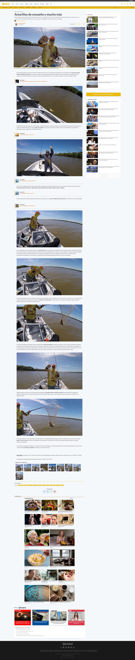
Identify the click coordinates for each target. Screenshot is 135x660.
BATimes (95, 650)
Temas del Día (5, 7)
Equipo (51, 485)
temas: (16, 485)
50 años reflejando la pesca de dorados (27, 205)
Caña (54, 485)
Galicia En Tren (21, 7)
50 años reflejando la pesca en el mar (26, 193)
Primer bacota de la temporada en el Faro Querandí (24, 631)
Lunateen (90, 650)
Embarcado (58, 485)
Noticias (51, 650)
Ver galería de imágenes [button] (20, 20)
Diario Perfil (43, 650)
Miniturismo (34, 7)
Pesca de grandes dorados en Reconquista (23, 629)
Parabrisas (71, 650)
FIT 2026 (10, 7)
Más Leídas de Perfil (92, 99)
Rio (27, 485)
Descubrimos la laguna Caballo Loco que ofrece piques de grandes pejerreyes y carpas (30, 635)
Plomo (44, 485)
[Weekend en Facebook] (63, 647)
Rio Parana (30, 485)
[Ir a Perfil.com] (131, 0)
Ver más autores (21, 24)
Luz (83, 650)
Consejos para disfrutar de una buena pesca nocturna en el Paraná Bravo (33, 81)
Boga (22, 485)
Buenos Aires (35, 485)
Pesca (19, 485)
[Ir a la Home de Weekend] (67, 644)
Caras (47, 650)
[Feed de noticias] (71, 647)
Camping (40, 485)
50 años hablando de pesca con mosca (27, 134)
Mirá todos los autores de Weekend (103, 94)
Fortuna (61, 650)
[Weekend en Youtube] (68, 647)
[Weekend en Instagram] (61, 647)
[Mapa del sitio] (74, 647)
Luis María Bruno (21, 23)
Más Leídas (90, 14)
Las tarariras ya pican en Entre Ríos (22, 632)
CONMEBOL (28, 7)
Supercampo (76, 650)
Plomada (47, 485)
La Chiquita (16, 7)
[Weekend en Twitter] (66, 647)
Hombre (65, 650)
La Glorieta (40, 7)
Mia (86, 650)
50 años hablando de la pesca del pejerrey (27, 180)
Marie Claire (56, 650)
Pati (24, 485)
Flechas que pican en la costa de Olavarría (23, 634)
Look (81, 650)
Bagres (62, 485)
